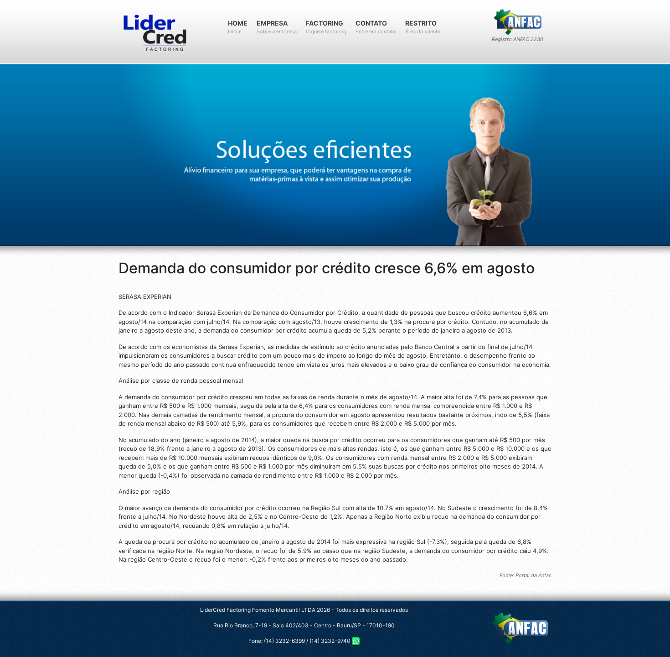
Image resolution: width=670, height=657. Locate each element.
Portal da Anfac (533, 575)
